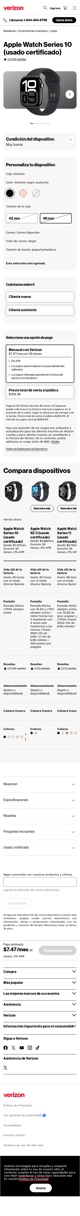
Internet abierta (14, 1135)
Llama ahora (64, 20)
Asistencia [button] (12, 1004)
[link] (10, 31)
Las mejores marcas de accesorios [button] (31, 993)
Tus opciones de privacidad (21, 1115)
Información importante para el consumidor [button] (38, 1026)
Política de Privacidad (17, 1105)
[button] (69, 94)
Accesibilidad (12, 1125)
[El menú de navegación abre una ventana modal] (74, 8)
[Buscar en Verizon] (45, 8)
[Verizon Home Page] (13, 8)
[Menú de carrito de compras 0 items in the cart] (65, 8)
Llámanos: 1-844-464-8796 (28, 20)
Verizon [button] (9, 1015)
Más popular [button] (13, 982)
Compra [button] (9, 971)
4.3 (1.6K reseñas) (16, 59)
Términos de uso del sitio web (23, 1145)
